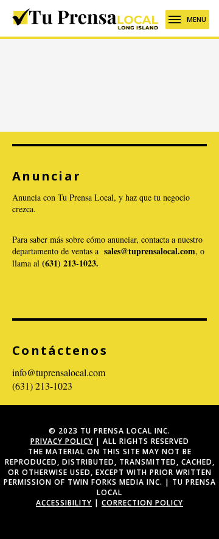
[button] (187, 19)
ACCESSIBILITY (64, 503)
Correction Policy (142, 503)
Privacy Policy (61, 441)
